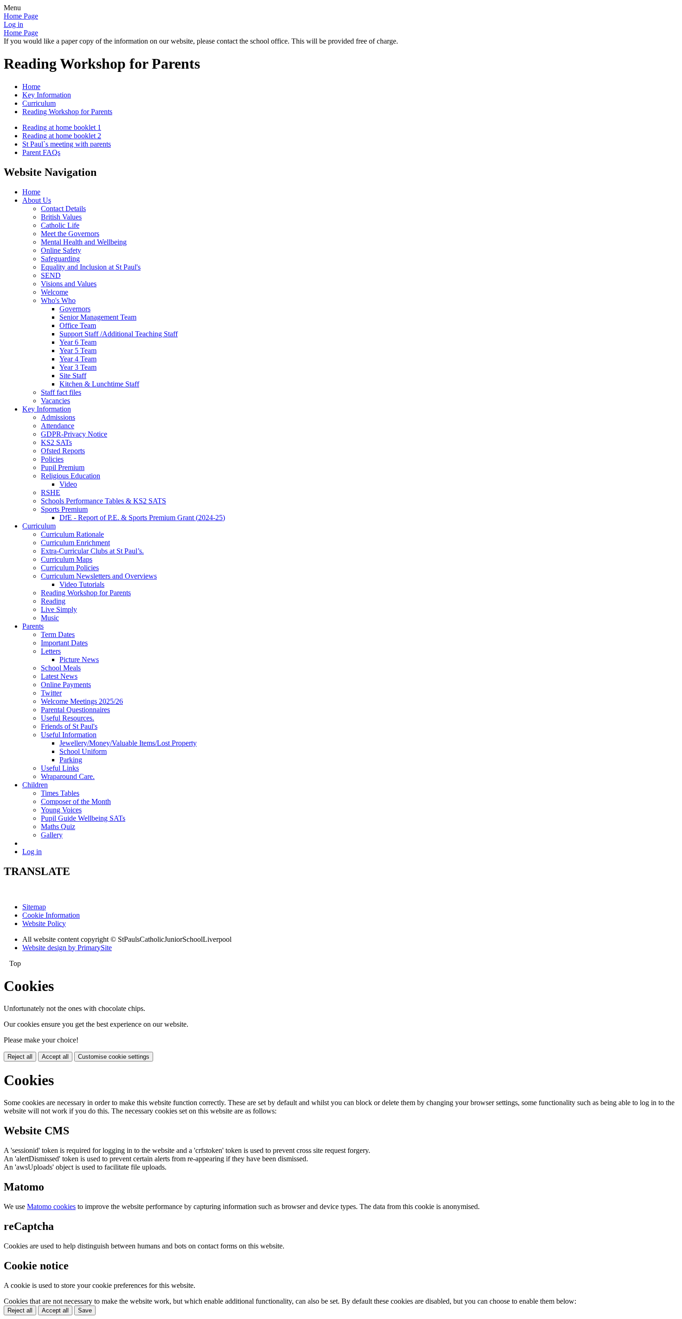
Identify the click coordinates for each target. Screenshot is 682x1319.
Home (31, 86)
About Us (36, 200)
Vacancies (55, 401)
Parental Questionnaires (75, 710)
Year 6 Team (78, 342)
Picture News (79, 659)
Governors (74, 309)
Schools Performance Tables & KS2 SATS (103, 501)
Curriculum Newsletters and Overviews (99, 576)
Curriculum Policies (70, 568)
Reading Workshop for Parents (67, 112)
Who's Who (58, 300)
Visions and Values (69, 284)
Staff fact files (61, 392)
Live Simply (59, 609)
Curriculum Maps (66, 559)
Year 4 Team (78, 359)
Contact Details (63, 208)
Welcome (54, 292)
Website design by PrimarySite (67, 948)
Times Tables (60, 793)
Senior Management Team (97, 317)
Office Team (77, 325)
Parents (33, 626)
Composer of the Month (76, 801)
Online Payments (66, 684)
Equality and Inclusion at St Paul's (91, 267)
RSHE (50, 492)
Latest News (59, 676)
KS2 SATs (56, 442)
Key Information (46, 95)
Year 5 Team (78, 350)
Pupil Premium (62, 467)
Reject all (19, 1056)
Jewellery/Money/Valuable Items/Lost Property (128, 743)
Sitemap (34, 907)
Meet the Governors (70, 234)
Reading (53, 601)
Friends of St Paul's (69, 726)
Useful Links (60, 768)
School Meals (61, 668)
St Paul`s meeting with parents (66, 144)
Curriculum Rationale (72, 534)
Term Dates (58, 634)
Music (50, 618)
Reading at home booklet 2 (61, 136)
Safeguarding (60, 259)
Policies (52, 459)
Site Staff (72, 376)
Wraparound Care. (68, 776)
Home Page (21, 16)
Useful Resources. (67, 718)
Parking (70, 760)
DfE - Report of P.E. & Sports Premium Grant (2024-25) (142, 517)
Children (35, 785)
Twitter (51, 693)
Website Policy (44, 923)
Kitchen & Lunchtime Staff (99, 384)
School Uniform (83, 751)
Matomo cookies (51, 1206)
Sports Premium (64, 509)
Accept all (55, 1056)
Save (85, 1310)
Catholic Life (60, 225)
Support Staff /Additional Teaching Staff (118, 334)
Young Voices (61, 810)
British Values (61, 217)
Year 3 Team (78, 367)
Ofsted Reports (63, 451)
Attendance (57, 426)
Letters (51, 651)
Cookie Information (51, 915)
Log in (13, 24)
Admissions (58, 417)
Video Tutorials (81, 584)
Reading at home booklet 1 (61, 127)
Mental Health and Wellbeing (84, 242)
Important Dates (64, 643)
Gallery (52, 835)
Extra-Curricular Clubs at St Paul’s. (92, 551)
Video (68, 484)
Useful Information (69, 735)
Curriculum (39, 103)
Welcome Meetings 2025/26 (82, 701)
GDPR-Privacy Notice (74, 434)
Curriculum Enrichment (75, 543)
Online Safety (61, 250)
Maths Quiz (58, 826)
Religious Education (70, 476)
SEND (51, 275)
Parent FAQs (41, 152)
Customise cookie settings (113, 1056)
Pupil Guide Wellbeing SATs (83, 818)
